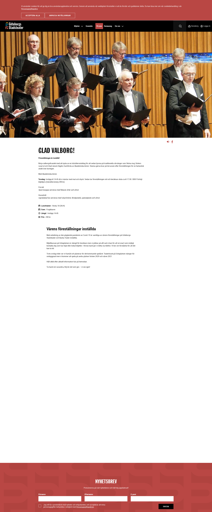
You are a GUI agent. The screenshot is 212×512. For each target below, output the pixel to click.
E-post (133, 494)
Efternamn (89, 494)
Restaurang (108, 26)
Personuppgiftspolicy (29, 9)
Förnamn (42, 494)
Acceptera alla (33, 15)
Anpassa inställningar (60, 15)
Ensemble (89, 26)
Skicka (166, 506)
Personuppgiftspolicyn (85, 507)
